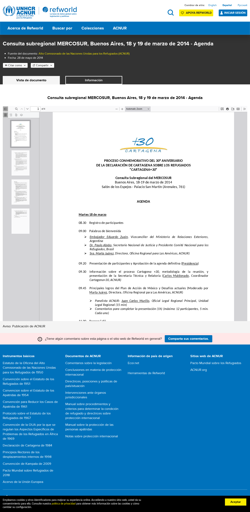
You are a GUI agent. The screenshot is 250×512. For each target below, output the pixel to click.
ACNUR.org (198, 369)
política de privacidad (64, 503)
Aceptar (235, 501)
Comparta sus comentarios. (188, 338)
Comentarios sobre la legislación (88, 363)
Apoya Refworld (199, 13)
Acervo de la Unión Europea (23, 481)
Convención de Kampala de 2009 (27, 463)
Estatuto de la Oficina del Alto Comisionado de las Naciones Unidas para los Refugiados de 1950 (29, 367)
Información (93, 80)
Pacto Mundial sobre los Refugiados (215, 363)
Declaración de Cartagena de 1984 (27, 445)
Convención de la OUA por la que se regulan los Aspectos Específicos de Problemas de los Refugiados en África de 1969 (30, 431)
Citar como (15, 65)
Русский (242, 5)
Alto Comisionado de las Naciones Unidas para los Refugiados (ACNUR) (84, 53)
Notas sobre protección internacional (91, 436)
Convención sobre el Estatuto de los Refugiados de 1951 (28, 381)
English (212, 5)
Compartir (42, 65)
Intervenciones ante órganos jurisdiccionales (85, 394)
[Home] (40, 12)
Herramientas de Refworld (146, 373)
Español (227, 5)
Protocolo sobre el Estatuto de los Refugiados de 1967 (27, 415)
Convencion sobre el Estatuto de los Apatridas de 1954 (28, 392)
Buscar (171, 13)
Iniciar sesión (235, 13)
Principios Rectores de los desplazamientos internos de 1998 (27, 454)
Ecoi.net (133, 363)
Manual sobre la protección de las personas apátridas (89, 426)
